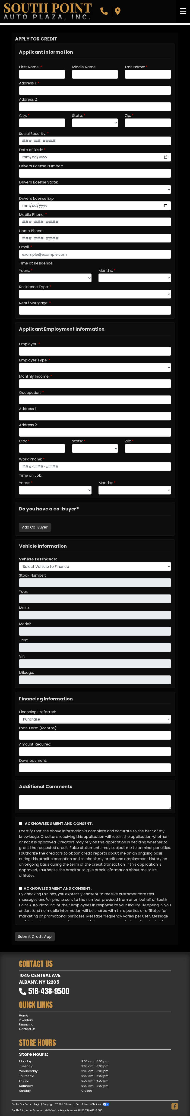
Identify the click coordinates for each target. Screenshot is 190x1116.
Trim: (23, 640)
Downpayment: (33, 760)
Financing (26, 1024)
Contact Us (27, 1029)
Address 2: (28, 99)
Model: (25, 624)
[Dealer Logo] (47, 11)
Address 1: (28, 83)
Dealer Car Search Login (26, 1104)
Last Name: (135, 67)
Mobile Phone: (31, 214)
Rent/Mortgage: (33, 303)
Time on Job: (30, 475)
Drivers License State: (38, 182)
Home (23, 1015)
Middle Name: (84, 67)
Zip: (128, 115)
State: (77, 115)
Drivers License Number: (41, 166)
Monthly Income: (34, 376)
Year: (23, 591)
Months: (105, 270)
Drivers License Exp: (36, 198)
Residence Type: (34, 286)
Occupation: (30, 392)
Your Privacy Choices (89, 1104)
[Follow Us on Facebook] (174, 1106)
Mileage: (26, 672)
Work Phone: (30, 459)
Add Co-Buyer (35, 527)
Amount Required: (35, 744)
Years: (24, 270)
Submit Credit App (35, 936)
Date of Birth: (31, 149)
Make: (24, 607)
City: (23, 115)
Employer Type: (33, 360)
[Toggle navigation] (183, 11)
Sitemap (69, 1104)
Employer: (28, 344)
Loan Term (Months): (38, 728)
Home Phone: (31, 230)
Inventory (26, 1020)
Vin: (22, 656)
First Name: (29, 67)
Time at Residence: (36, 263)
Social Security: (32, 133)
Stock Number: (32, 575)
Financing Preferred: (37, 712)
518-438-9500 (48, 991)
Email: (24, 247)
